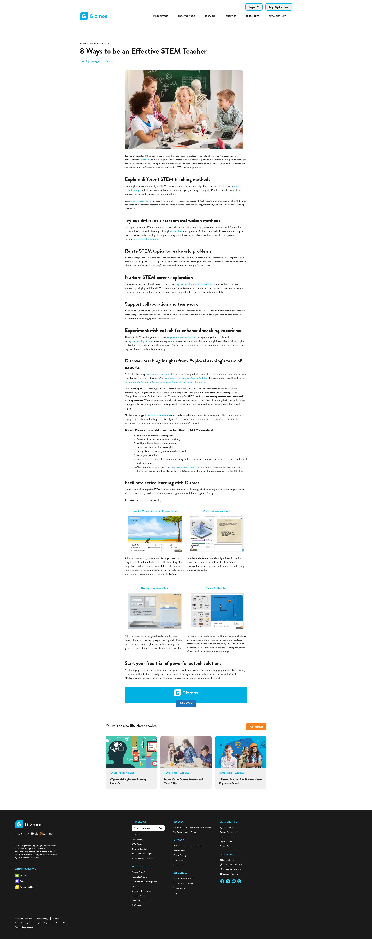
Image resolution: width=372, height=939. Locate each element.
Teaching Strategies (90, 61)
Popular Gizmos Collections (184, 878)
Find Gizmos (139, 821)
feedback (145, 159)
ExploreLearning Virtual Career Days (194, 284)
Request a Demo (226, 836)
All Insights (256, 727)
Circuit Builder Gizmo (217, 588)
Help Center (178, 860)
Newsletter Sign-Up (230, 874)
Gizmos (108, 61)
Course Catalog (179, 855)
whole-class (176, 231)
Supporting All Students (141, 891)
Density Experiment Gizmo (155, 588)
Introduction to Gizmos (137, 382)
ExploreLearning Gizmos (140, 341)
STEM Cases (137, 844)
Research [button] (210, 16)
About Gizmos (140, 866)
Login (252, 7)
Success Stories (179, 887)
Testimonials (136, 900)
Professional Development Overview (187, 845)
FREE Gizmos (137, 834)
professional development (159, 374)
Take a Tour (136, 886)
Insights (176, 892)
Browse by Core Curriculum (143, 858)
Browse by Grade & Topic (142, 853)
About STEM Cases (139, 876)
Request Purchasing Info (229, 832)
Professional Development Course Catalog (185, 378)
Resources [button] (253, 16)
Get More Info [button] (278, 16)
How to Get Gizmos (139, 895)
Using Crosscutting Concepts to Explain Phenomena (179, 382)
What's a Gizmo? (138, 872)
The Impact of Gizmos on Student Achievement (192, 827)
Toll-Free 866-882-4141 (232, 864)
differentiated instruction (146, 239)
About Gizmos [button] (187, 16)
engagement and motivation (181, 337)
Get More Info (228, 821)
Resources (180, 872)
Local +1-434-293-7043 (232, 869)
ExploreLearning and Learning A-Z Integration (33, 922)
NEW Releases (137, 839)
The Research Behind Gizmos (184, 832)
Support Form (228, 860)
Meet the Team (179, 850)
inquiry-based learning (141, 201)
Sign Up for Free (226, 827)
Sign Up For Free (279, 7)
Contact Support (226, 846)
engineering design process (183, 467)
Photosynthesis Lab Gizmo (216, 511)
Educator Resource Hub (183, 883)
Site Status (177, 864)
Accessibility (61, 922)
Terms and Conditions (24, 918)
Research (179, 821)
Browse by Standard (139, 849)
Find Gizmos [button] (161, 16)
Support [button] (231, 16)
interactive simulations (159, 415)
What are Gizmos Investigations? (145, 881)
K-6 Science (136, 905)
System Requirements (24, 927)
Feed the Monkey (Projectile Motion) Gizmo (155, 511)
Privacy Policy (42, 918)
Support (178, 840)
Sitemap (56, 918)
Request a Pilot (226, 841)
